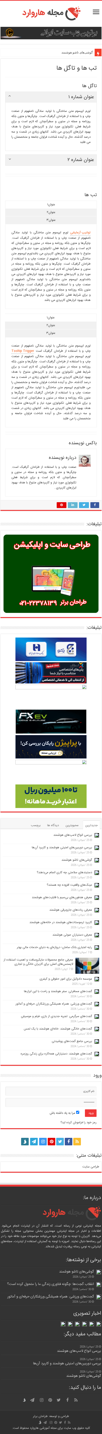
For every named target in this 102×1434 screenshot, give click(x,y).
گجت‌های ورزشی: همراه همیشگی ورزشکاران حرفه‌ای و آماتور (53, 1003)
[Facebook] (68, 1141)
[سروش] (25, 1140)
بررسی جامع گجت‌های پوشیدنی (72, 1041)
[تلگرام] (33, 1141)
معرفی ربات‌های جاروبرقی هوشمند (70, 910)
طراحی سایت (90, 1166)
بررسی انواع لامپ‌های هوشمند (72, 835)
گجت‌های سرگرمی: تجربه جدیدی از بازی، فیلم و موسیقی (56, 1016)
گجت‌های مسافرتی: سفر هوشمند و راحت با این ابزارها (58, 991)
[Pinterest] (51, 1141)
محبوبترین (72, 825)
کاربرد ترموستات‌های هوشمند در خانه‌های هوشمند (60, 922)
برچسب (36, 825)
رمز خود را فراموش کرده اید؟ (78, 1122)
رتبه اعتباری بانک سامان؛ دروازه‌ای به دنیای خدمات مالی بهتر (54, 947)
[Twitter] (60, 1141)
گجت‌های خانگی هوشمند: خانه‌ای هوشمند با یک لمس (58, 1028)
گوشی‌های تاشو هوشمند (77, 52)
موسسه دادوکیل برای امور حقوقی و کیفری (66, 979)
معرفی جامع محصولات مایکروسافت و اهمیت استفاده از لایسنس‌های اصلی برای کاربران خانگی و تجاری (38, 962)
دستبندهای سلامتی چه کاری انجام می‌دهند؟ (64, 872)
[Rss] (77, 1141)
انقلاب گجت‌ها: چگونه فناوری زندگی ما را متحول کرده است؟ (50, 1284)
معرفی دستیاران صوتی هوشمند (72, 934)
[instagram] (43, 1141)
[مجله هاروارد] (51, 13)
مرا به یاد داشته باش (63, 1113)
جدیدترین (91, 825)
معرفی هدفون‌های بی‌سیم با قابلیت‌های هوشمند (62, 897)
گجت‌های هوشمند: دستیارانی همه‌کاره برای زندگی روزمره (56, 1053)
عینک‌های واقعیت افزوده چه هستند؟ (69, 885)
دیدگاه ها (53, 825)
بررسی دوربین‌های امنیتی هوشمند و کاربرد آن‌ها (62, 847)
